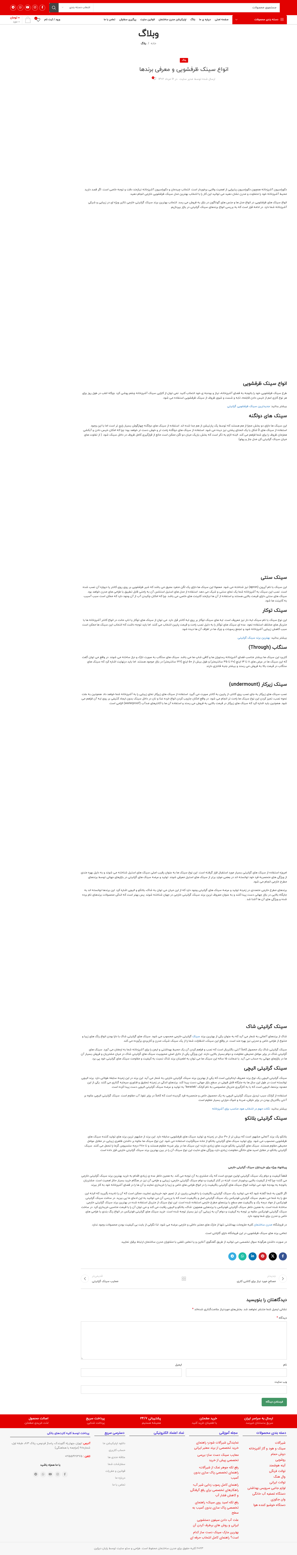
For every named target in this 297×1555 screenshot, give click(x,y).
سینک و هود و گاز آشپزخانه (267, 1448)
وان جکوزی (278, 1499)
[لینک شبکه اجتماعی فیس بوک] (42, 8)
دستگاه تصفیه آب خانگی (268, 1493)
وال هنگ (279, 1476)
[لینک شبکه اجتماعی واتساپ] (20, 8)
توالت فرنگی (277, 1471)
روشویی (280, 1459)
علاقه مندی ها (116, 1457)
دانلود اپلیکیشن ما (114, 1443)
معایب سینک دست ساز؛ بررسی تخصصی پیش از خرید (218, 1457)
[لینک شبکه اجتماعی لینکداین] (253, 1256)
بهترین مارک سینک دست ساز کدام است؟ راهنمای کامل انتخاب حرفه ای (214, 1535)
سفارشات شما (116, 1464)
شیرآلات (280, 1442)
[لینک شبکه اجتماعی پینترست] (263, 1256)
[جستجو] (54, 7)
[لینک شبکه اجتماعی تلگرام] (13, 8)
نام (285, 1365)
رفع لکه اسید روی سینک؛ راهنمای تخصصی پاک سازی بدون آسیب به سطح (215, 1507)
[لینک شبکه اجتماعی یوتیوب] (28, 8)
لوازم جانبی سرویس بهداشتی (266, 1488)
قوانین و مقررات (115, 1471)
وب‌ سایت (281, 1382)
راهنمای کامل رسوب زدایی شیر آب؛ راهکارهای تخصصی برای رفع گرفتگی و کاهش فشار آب (214, 1490)
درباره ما (120, 1478)
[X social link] (273, 1256)
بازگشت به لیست (184, 1279)
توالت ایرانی (277, 1482)
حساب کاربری (117, 1450)
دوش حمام (278, 1454)
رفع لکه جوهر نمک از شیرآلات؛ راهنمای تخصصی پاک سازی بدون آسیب (216, 1472)
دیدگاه (282, 1318)
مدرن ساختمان (263, 1225)
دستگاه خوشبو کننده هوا (269, 1505)
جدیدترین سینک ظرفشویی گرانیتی (248, 406)
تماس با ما (118, 1485)
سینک (196, 1036)
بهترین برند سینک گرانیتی (254, 638)
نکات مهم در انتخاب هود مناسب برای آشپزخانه (241, 1109)
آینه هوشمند (277, 1465)
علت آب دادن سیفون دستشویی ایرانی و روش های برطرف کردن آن (216, 1522)
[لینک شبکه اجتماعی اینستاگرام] (35, 8)
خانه (153, 43)
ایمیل (178, 1365)
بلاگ (143, 43)
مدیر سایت (186, 79)
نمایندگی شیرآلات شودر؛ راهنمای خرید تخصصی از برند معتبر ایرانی (216, 1445)
